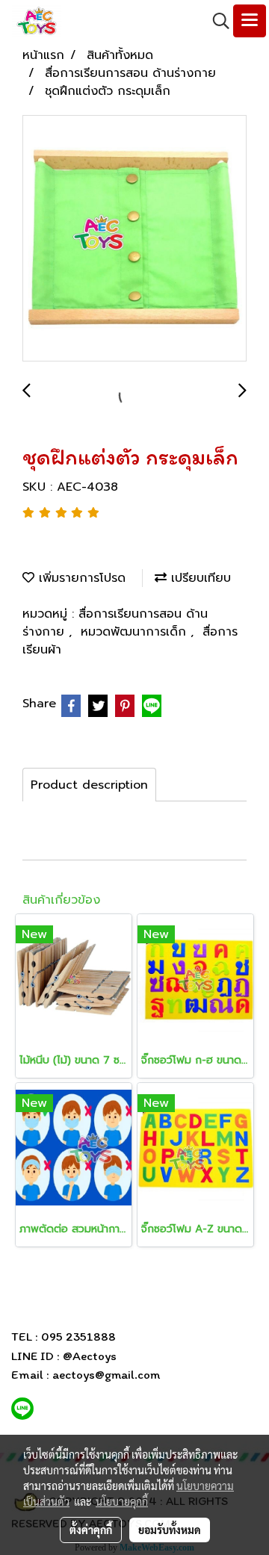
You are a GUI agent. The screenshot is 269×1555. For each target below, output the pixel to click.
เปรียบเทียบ (199, 578)
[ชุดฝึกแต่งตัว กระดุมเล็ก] (134, 239)
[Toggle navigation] (249, 20)
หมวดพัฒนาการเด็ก (136, 632)
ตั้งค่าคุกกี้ (90, 1529)
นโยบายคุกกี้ (122, 1501)
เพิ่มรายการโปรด (80, 578)
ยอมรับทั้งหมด (169, 1529)
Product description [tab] (89, 785)
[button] (216, 21)
